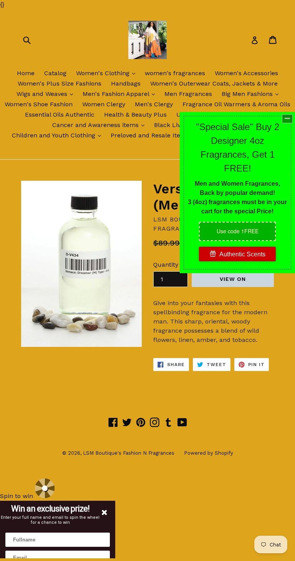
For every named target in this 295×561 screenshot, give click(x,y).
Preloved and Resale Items (150, 135)
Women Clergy (103, 104)
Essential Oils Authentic (59, 114)
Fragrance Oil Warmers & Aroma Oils (236, 104)
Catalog (55, 73)
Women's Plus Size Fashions (59, 83)
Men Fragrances (188, 93)
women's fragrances (175, 73)
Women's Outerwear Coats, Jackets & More (214, 83)
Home (26, 73)
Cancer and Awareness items (100, 125)
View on (233, 279)
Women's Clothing (107, 73)
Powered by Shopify (208, 453)
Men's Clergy (154, 104)
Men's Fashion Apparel (121, 93)
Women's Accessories (246, 73)
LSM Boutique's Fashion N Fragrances (128, 453)
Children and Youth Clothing (58, 135)
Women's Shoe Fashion (39, 104)
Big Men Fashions (252, 93)
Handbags (126, 83)
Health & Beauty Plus (135, 114)
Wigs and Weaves (47, 93)
